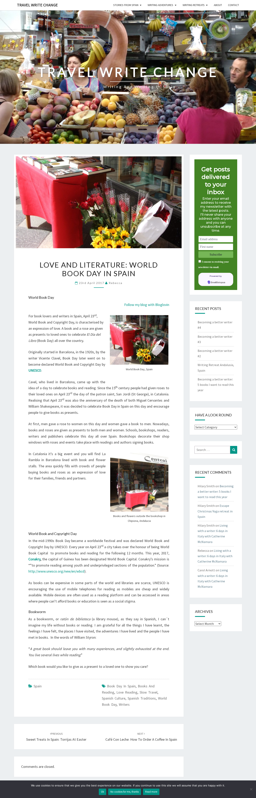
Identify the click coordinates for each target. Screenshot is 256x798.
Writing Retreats (194, 5)
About (218, 5)
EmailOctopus (218, 283)
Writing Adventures (160, 5)
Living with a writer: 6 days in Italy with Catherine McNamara (215, 556)
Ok (102, 791)
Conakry (34, 559)
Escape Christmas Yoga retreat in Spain (215, 511)
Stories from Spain (125, 5)
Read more (151, 791)
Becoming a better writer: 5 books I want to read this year (216, 384)
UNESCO (34, 370)
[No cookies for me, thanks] (251, 789)
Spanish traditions (142, 698)
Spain (38, 686)
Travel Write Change (37, 4)
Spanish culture (113, 698)
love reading (126, 692)
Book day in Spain (121, 686)
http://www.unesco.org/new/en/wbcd (56, 571)
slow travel (148, 692)
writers (124, 704)
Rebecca (115, 283)
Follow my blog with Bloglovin (146, 304)
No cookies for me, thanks (124, 791)
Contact (233, 5)
